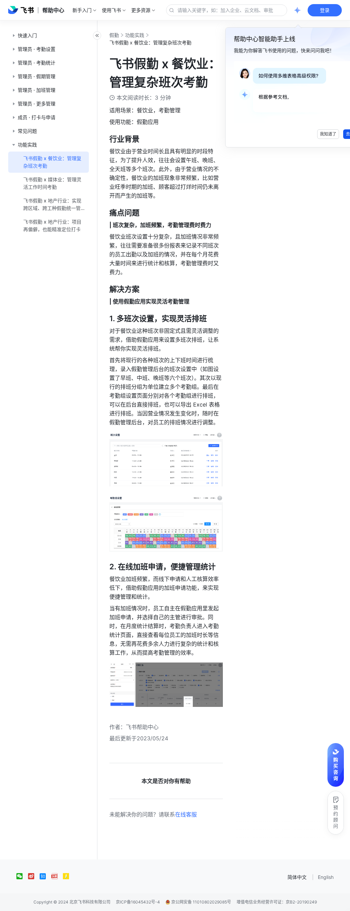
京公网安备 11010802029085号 (200, 902)
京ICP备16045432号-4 (138, 902)
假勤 (114, 35)
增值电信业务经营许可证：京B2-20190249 (277, 902)
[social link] (22, 876)
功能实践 (134, 35)
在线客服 (186, 814)
